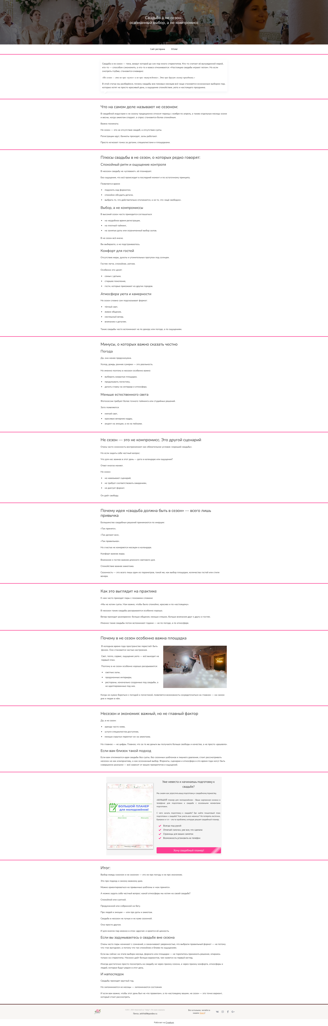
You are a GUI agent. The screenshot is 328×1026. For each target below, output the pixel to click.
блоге (202, 1013)
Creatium (170, 1022)
